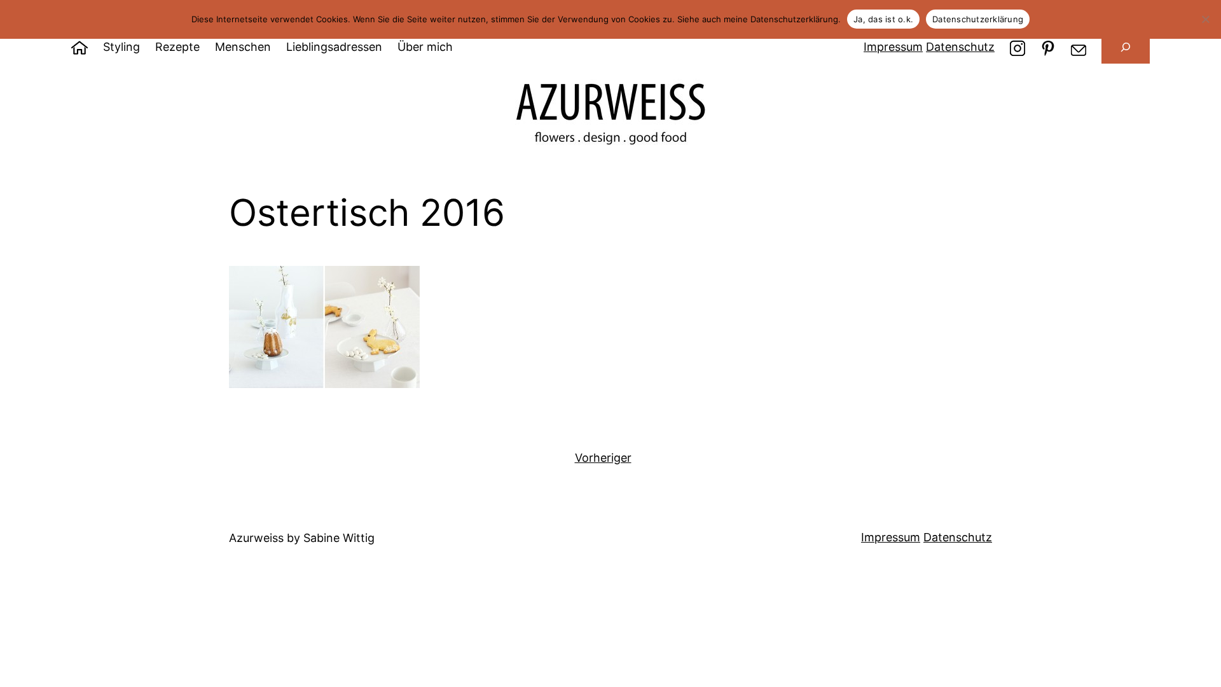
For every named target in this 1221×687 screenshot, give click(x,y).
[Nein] (1205, 19)
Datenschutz (960, 46)
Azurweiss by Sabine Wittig (302, 538)
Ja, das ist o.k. (883, 19)
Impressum (893, 46)
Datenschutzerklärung (977, 19)
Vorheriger (603, 457)
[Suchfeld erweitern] (1125, 47)
